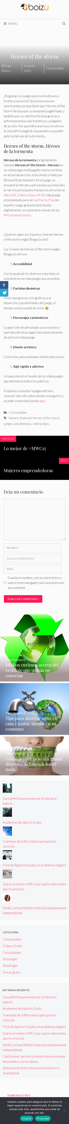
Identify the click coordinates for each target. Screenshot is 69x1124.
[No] (64, 1110)
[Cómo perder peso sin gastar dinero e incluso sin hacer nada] (34, 773)
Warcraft (10, 195)
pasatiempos (22, 424)
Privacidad (43, 1118)
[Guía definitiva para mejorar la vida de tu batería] (7, 790)
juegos (8, 424)
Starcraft (35, 195)
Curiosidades (18, 412)
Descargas (10, 959)
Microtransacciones (17, 215)
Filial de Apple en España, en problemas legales (34, 865)
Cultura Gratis (12, 946)
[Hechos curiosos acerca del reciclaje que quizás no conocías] (34, 679)
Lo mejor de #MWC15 (25, 448)
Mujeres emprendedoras (28, 470)
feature (14, 418)
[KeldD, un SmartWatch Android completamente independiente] (7, 900)
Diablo (21, 195)
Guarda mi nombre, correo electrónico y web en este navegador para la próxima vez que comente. (36, 583)
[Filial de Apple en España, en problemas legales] (7, 857)
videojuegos (41, 424)
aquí (42, 401)
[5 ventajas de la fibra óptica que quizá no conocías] (7, 833)
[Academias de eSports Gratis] (7, 814)
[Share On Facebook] (4, 285)
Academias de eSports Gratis (22, 822)
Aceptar (26, 1118)
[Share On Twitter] (4, 293)
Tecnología (10, 966)
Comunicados (12, 939)
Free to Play (46, 200)
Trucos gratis (11, 972)
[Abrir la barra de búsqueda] (64, 23)
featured (25, 418)
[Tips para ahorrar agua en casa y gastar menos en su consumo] (34, 732)
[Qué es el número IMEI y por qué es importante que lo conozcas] (7, 876)
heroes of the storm (46, 418)
